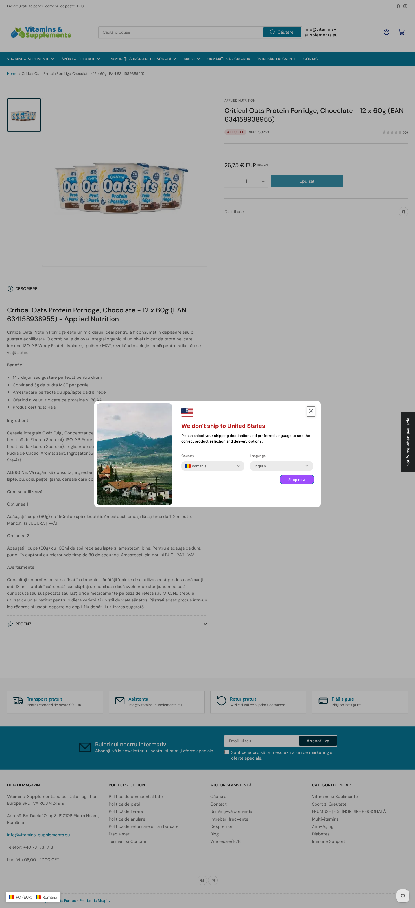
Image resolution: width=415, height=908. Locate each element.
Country (187, 456)
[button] (33, 897)
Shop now (297, 479)
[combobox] (195, 466)
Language (258, 456)
